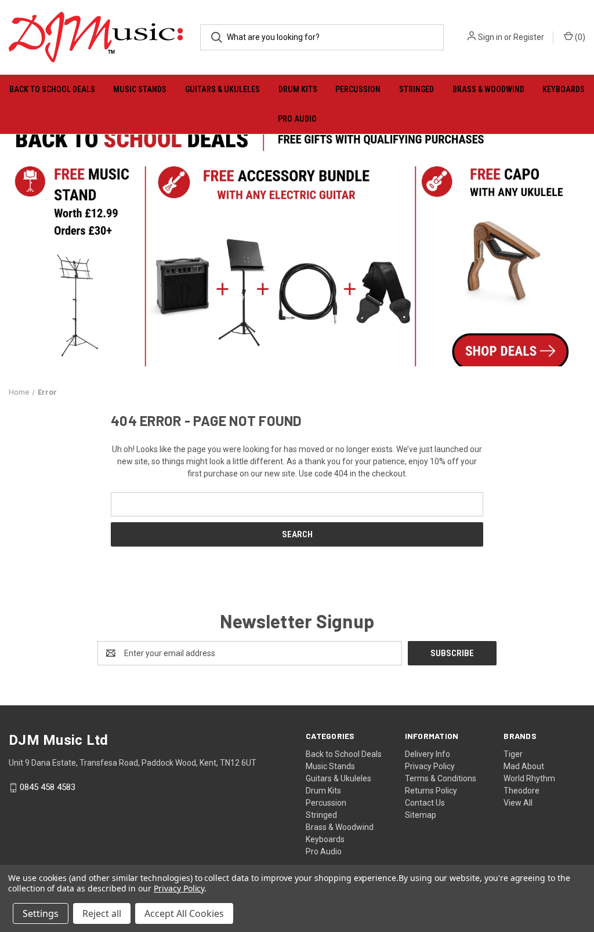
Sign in (490, 37)
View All (518, 802)
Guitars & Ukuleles (222, 89)
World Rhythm (529, 778)
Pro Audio (297, 118)
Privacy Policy (430, 766)
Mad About (524, 766)
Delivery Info (427, 754)
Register (528, 37)
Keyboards (563, 89)
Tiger (513, 754)
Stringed (416, 89)
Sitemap (420, 815)
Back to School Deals (52, 89)
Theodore (521, 790)
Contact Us (425, 802)
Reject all (101, 913)
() (579, 37)
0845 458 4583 (47, 787)
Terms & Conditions (440, 778)
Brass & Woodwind (488, 89)
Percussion (358, 89)
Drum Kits (297, 89)
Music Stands (139, 89)
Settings (41, 913)
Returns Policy (431, 790)
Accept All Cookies (184, 913)
